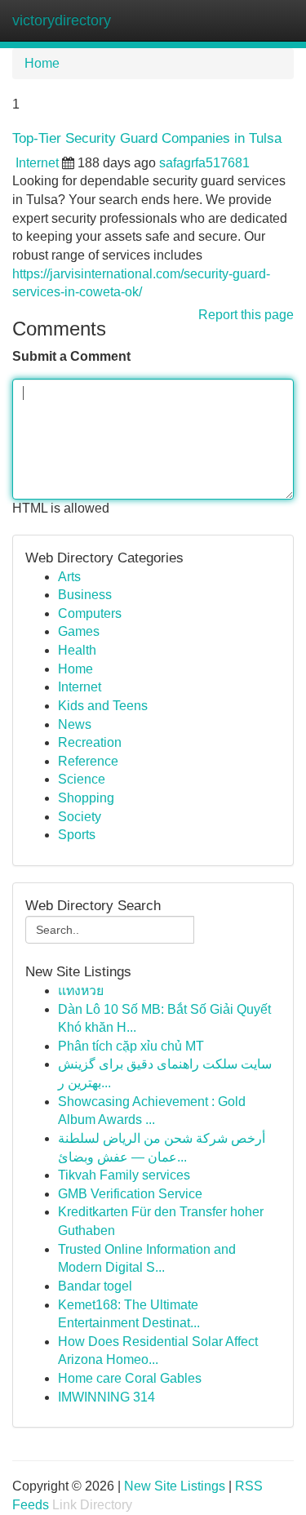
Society (79, 817)
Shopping (86, 798)
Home (42, 63)
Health (77, 650)
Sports (76, 835)
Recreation (90, 742)
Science (81, 779)
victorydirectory (61, 20)
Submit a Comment (71, 356)
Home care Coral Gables (130, 1378)
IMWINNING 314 (106, 1397)
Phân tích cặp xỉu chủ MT (131, 1046)
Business (85, 595)
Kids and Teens (103, 706)
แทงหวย (81, 990)
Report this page (246, 315)
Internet (37, 163)
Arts (69, 577)
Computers (90, 613)
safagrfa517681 (204, 163)
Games (79, 631)
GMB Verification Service (130, 1194)
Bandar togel (95, 1286)
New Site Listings (174, 1486)
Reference (88, 761)
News (74, 724)
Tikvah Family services (124, 1175)
